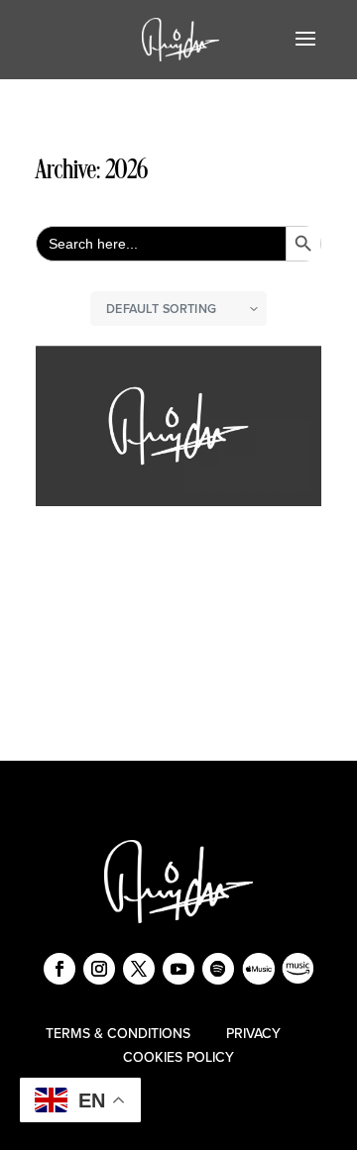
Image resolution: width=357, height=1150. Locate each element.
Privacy (253, 1033)
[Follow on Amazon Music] (297, 969)
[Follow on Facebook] (59, 969)
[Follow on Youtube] (178, 969)
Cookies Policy (178, 1057)
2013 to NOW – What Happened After (175, 539)
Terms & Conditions (118, 1033)
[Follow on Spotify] (218, 969)
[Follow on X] (139, 969)
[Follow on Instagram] (99, 969)
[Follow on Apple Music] (258, 969)
